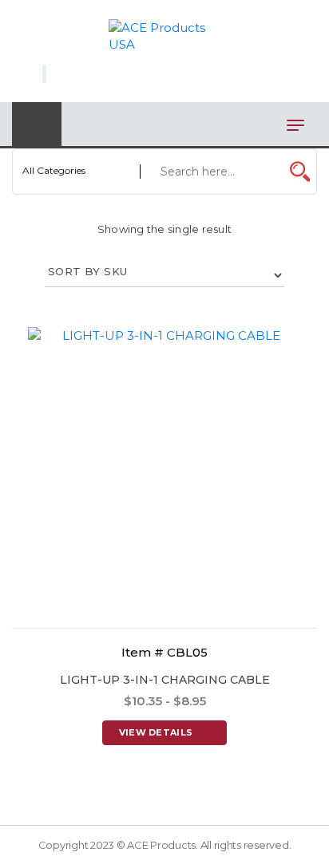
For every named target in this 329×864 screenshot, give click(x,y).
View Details (156, 732)
